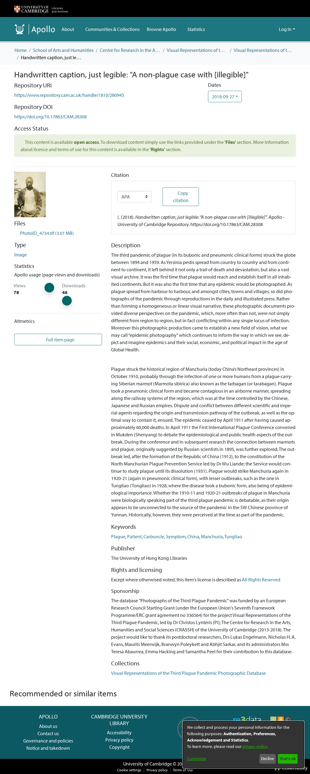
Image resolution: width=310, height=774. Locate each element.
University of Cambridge (147, 764)
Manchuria (212, 536)
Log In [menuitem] (285, 29)
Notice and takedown (48, 748)
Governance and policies (48, 741)
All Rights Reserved (261, 579)
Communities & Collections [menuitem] (112, 29)
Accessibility (119, 732)
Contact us (48, 733)
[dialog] (243, 744)
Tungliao (233, 536)
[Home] (41, 8)
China (193, 536)
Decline (267, 758)
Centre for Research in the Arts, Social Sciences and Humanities (130, 50)
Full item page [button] (59, 339)
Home (21, 50)
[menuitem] (69, 29)
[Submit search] (264, 29)
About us (48, 726)
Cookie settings (129, 770)
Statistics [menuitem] (196, 29)
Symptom (176, 536)
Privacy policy (119, 740)
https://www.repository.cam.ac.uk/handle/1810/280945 (69, 95)
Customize (196, 758)
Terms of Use (183, 770)
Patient (134, 536)
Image (20, 255)
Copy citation (181, 196)
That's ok (287, 758)
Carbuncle (153, 536)
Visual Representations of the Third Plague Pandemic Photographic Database (264, 50)
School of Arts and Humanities (63, 50)
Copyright (119, 747)
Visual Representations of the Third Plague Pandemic (197, 50)
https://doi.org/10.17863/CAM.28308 (50, 116)
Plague (118, 536)
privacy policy (254, 746)
